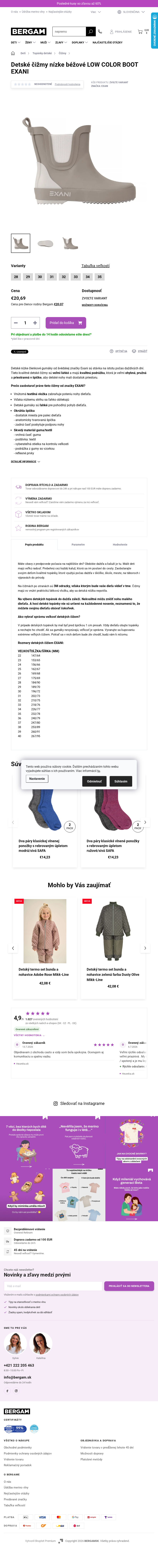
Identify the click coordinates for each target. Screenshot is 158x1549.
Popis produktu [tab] (34, 544)
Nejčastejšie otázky (16, 1493)
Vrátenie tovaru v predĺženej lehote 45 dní (107, 1447)
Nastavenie (37, 778)
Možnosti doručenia (95, 305)
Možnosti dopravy (92, 1453)
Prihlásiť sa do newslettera (129, 1286)
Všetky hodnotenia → (29, 1035)
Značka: (99, 86)
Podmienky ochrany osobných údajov (28, 1453)
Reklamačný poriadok (18, 1465)
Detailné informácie (23, 461)
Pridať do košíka (62, 323)
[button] (145, 822)
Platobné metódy (91, 1459)
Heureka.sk (22, 1063)
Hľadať (91, 31)
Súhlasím (120, 781)
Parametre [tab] (78, 544)
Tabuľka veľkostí (14, 1505)
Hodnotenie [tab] (120, 544)
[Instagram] (16, 1390)
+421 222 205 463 (19, 1365)
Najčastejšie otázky (60, 11)
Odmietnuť (94, 781)
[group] (45, 948)
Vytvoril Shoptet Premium (40, 1540)
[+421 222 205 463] (100, 31)
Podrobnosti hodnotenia (67, 84)
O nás (14, 11)
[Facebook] (7, 1390)
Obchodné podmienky (18, 1447)
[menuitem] (16, 42)
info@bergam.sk (17, 1377)
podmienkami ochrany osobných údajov (57, 1294)
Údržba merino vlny (33, 11)
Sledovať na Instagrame (82, 1103)
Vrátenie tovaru (14, 1459)
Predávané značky (15, 1499)
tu (98, 770)
